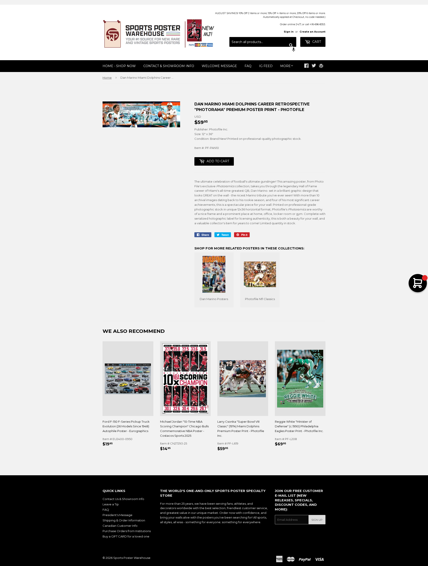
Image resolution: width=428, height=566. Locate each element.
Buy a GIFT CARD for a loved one (126, 536)
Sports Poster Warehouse (131, 558)
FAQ (248, 66)
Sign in (289, 31)
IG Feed (266, 66)
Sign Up (317, 519)
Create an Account (312, 31)
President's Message (117, 515)
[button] (262, 50)
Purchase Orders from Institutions (127, 531)
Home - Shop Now (119, 66)
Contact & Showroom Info (168, 66)
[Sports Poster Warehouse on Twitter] (314, 66)
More (285, 66)
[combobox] (262, 42)
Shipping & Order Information (124, 520)
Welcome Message (219, 66)
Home (107, 77)
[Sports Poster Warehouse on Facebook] (306, 66)
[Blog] (321, 66)
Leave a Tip (111, 504)
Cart (316, 42)
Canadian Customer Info (120, 525)
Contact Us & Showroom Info (123, 499)
